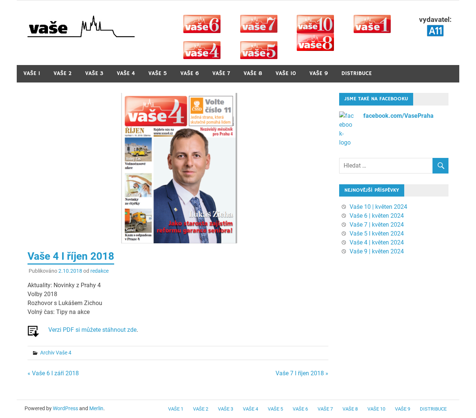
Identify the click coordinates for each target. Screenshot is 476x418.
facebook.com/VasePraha (398, 115)
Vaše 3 (94, 73)
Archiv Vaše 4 (55, 353)
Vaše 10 (286, 73)
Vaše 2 (63, 73)
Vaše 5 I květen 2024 (377, 233)
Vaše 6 (189, 73)
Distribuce (356, 73)
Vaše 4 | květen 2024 (377, 242)
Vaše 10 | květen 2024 (378, 206)
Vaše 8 (253, 73)
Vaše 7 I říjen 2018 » (302, 373)
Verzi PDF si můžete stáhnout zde (92, 329)
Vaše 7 (221, 73)
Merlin (96, 408)
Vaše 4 (126, 73)
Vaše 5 (157, 73)
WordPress (65, 408)
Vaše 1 (31, 73)
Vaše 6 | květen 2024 (377, 215)
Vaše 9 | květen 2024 (377, 251)
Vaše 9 (318, 73)
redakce (99, 271)
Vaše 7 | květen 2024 (377, 224)
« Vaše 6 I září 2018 (53, 373)
